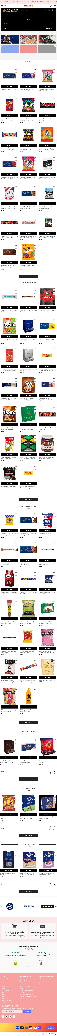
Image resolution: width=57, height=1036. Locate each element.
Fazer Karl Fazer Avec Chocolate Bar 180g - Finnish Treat (28, 534)
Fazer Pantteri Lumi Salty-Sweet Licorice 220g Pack (46, 207)
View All (28, 64)
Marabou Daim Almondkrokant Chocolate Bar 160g (27, 487)
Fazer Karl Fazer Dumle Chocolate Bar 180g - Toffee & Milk (9, 178)
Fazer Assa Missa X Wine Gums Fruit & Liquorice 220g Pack (47, 236)
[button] (55, 45)
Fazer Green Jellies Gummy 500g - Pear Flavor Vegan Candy (28, 428)
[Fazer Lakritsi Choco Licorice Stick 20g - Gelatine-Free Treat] (28, 296)
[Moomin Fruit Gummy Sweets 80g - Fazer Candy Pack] (28, 251)
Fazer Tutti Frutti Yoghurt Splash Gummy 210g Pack (27, 178)
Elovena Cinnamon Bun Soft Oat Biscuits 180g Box (47, 817)
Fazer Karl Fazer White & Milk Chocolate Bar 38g (8, 399)
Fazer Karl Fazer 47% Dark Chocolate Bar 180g (7, 266)
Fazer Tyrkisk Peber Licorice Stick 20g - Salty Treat (28, 593)
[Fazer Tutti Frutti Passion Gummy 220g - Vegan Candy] (47, 75)
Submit (27, 1011)
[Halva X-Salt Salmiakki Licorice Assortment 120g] (9, 473)
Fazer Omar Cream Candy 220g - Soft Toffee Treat (47, 681)
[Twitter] (14, 1016)
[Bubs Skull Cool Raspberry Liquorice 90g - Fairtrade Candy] (47, 637)
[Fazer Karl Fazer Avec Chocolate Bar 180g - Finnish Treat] (28, 520)
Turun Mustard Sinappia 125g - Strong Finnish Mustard (8, 622)
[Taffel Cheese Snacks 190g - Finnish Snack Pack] (28, 637)
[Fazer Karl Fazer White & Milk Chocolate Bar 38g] (9, 384)
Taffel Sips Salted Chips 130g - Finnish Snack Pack (7, 817)
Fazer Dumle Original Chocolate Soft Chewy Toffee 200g (9, 119)
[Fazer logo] (10, 906)
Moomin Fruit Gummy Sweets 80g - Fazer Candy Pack (28, 266)
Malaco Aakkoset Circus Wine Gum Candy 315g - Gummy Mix (27, 458)
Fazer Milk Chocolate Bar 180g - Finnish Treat (9, 90)
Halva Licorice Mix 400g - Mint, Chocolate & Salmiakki (28, 622)
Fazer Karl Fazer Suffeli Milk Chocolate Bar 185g (27, 563)
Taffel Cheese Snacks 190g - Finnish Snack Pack (27, 652)
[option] (28, 19)
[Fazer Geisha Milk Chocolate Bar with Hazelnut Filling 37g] (28, 222)
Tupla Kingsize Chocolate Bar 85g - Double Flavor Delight (9, 236)
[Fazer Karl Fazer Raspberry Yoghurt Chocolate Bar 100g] (47, 384)
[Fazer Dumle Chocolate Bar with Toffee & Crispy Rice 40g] (9, 134)
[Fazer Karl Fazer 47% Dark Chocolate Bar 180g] (9, 251)
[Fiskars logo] (47, 906)
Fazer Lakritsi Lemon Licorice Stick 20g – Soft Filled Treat (47, 563)
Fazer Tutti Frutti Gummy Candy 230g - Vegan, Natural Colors (46, 148)
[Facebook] (3, 1016)
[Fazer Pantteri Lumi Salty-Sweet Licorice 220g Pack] (47, 193)
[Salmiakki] (47, 39)
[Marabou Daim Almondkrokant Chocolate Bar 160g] (28, 473)
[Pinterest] (10, 1016)
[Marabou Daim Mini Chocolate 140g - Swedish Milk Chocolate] (9, 355)
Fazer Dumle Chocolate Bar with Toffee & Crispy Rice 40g (9, 148)
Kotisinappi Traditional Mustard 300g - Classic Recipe (27, 710)
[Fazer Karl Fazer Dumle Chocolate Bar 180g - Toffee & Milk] (9, 163)
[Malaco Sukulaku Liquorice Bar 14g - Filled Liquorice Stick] (9, 549)
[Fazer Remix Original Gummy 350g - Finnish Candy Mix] (28, 105)
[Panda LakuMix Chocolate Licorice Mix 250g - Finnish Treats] (28, 384)
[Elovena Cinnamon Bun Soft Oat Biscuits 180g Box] (48, 803)
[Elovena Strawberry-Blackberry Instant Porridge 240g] (48, 859)
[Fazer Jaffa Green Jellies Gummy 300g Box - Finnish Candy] (47, 608)
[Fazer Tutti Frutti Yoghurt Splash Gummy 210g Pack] (28, 163)
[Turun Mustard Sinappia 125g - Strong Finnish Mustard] (9, 608)
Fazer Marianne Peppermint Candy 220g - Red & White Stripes (8, 207)
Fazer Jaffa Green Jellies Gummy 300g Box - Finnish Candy (47, 622)
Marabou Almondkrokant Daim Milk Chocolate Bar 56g (27, 681)
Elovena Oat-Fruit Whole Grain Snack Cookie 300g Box (27, 817)
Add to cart (9, 86)
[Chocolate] (28, 39)
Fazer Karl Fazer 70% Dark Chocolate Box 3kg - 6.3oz (6, 761)
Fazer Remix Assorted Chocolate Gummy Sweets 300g (28, 148)
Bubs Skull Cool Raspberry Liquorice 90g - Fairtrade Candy (47, 652)
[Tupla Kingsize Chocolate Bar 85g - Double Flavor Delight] (9, 222)
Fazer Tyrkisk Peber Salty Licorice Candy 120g (9, 534)
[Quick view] (16, 72)
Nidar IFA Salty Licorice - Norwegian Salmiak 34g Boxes (8, 681)
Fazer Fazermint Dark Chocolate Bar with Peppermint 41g (9, 311)
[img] (28, 948)
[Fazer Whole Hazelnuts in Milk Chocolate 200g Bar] (47, 326)
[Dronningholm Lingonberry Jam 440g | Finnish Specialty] (47, 443)
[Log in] (51, 6)
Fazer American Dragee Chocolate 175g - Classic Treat (46, 534)
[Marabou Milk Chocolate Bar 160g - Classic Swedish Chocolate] (47, 355)
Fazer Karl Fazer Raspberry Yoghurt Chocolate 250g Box (28, 761)
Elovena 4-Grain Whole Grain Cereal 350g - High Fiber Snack (28, 874)
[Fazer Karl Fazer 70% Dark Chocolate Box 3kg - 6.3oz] (9, 747)
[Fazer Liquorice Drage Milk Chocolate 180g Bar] (28, 75)
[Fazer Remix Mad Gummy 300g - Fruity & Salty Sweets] (47, 578)
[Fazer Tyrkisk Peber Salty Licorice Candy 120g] (9, 520)
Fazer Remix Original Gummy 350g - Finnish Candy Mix (27, 119)
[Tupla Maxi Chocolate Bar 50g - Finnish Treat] (47, 414)
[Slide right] (54, 772)
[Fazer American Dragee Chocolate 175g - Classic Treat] (47, 520)
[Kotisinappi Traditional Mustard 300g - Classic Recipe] (28, 696)
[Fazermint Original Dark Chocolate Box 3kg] (28, 355)
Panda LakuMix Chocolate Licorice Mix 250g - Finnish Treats (28, 399)
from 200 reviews (28, 949)
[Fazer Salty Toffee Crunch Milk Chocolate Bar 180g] (28, 193)
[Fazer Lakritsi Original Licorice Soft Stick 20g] (9, 637)
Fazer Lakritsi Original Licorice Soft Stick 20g (8, 652)
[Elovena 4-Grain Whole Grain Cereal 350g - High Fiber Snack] (28, 859)
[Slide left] (50, 772)
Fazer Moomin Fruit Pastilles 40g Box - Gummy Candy (9, 458)
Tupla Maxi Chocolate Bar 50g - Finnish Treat (47, 428)
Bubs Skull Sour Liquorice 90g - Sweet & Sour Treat (9, 710)
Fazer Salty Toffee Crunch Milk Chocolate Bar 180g (27, 207)
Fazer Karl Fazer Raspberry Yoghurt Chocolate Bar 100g (46, 399)
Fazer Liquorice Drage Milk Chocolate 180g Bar (26, 90)
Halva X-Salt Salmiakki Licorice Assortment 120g (8, 487)
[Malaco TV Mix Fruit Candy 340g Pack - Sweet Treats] (9, 326)
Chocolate (28, 49)
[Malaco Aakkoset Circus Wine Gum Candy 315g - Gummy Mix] (28, 443)
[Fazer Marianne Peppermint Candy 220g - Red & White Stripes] (9, 193)
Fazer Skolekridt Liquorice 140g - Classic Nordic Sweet (47, 178)
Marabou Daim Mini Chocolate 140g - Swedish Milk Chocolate (8, 369)
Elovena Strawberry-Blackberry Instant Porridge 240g (46, 874)
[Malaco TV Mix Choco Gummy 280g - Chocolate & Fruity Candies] (9, 414)
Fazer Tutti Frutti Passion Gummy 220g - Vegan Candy (47, 90)
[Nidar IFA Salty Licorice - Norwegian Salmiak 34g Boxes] (9, 667)
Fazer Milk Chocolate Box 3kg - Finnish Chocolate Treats (28, 340)
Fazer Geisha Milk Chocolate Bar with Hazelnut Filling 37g (28, 236)
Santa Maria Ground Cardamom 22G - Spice (7, 874)
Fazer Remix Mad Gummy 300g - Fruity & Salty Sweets (47, 593)
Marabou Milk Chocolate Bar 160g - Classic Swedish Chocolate (47, 369)
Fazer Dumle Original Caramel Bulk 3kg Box (48, 761)
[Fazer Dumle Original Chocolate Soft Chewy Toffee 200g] (9, 105)
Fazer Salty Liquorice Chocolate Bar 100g (47, 119)
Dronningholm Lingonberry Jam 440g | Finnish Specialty (46, 458)
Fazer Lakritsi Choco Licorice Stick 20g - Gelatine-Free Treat (28, 311)
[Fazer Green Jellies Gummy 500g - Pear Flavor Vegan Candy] (28, 414)
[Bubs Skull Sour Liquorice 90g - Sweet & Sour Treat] (9, 696)
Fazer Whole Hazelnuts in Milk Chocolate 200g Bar (46, 340)
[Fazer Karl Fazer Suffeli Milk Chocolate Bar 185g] (28, 549)
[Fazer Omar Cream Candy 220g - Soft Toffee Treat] (47, 667)
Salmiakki (47, 49)
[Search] (6, 6)
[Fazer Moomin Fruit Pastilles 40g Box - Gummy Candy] (9, 443)
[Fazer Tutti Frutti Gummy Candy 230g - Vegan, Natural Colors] (47, 134)
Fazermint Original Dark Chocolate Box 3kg (28, 369)
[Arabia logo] (28, 906)
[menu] (2, 6)
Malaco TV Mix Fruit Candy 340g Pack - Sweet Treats (9, 340)
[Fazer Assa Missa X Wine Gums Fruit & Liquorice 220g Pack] (47, 222)
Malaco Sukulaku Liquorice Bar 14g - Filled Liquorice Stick (8, 563)
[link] (14, 931)
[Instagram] (6, 1016)
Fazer (10, 49)
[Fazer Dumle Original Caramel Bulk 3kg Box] (48, 747)
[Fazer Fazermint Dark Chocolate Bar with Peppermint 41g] (9, 296)
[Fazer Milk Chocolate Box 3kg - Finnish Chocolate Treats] (28, 326)
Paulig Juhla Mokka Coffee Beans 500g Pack (9, 593)
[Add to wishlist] (16, 69)
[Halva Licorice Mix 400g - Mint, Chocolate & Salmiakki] (28, 608)
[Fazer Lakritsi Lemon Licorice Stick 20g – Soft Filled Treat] (47, 549)
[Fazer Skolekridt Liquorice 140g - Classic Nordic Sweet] (47, 163)
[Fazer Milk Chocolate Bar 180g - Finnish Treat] (9, 75)
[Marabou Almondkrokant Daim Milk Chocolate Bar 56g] (28, 667)
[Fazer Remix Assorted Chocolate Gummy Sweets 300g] (28, 134)
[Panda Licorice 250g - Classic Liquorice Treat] (47, 296)
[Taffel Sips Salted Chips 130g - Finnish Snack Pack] (9, 803)
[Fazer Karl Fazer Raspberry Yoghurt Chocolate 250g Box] (28, 747)
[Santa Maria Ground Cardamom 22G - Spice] (9, 859)
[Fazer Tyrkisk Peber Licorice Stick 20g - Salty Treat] (28, 578)
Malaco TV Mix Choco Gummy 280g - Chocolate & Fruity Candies (8, 428)
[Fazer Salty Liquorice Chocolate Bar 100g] (47, 105)
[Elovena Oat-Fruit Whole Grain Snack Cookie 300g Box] (28, 803)
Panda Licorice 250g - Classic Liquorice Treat (46, 311)
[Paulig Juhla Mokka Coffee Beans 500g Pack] (9, 578)
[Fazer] (10, 39)
